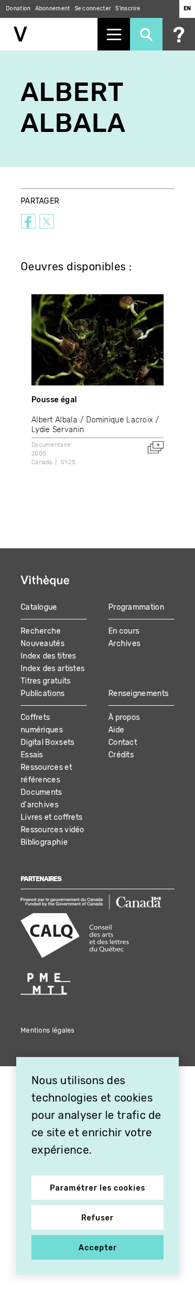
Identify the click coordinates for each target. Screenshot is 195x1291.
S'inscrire (127, 8)
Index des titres (48, 656)
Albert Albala (54, 420)
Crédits (121, 755)
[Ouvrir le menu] (114, 34)
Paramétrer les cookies (97, 1188)
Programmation (136, 607)
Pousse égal (54, 399)
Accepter (98, 1247)
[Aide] (178, 34)
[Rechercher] (146, 34)
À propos (124, 717)
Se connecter (93, 8)
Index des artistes (52, 668)
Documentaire (51, 444)
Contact (122, 742)
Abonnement (52, 8)
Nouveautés (42, 643)
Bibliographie (44, 842)
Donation (18, 8)
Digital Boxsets (48, 742)
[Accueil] (49, 34)
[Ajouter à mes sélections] (155, 447)
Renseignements (138, 693)
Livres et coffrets (51, 817)
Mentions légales (48, 1030)
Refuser (97, 1218)
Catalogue (39, 607)
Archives (124, 643)
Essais (32, 755)
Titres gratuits (46, 681)
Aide (116, 730)
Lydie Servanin (57, 429)
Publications (43, 693)
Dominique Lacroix (119, 420)
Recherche (41, 631)
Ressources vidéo (52, 829)
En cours (123, 631)
